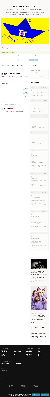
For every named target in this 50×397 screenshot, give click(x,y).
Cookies (2, 375)
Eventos (24, 48)
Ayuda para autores (17, 363)
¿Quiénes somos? (29, 354)
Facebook (39, 350)
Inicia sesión (6, 104)
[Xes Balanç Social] (25, 386)
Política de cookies (26, 395)
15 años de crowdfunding (30, 355)
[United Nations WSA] (37, 386)
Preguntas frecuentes (5, 363)
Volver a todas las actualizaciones (7, 70)
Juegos (15, 355)
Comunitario (3, 352)
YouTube (39, 352)
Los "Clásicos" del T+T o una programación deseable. (37, 328)
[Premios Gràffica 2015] (13, 386)
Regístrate (11, 104)
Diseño (2, 354)
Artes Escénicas (4, 351)
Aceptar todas (44, 394)
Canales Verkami (29, 352)
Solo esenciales (36, 394)
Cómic (15, 352)
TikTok (39, 355)
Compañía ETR (7, 48)
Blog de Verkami (29, 350)
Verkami (25, 1)
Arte (14, 350)
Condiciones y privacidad (5, 372)
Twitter (39, 351)
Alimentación (3, 350)
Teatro (21, 48)
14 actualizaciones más (45, 341)
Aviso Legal (3, 373)
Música (2, 357)
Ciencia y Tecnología (17, 351)
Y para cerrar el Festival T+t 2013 (38, 271)
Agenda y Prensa (29, 351)
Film (14, 354)
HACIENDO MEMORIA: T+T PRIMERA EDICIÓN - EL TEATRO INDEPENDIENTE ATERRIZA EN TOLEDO (24, 92)
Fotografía (3, 355)
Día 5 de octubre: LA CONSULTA (38, 311)
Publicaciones (16, 357)
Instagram (39, 354)
